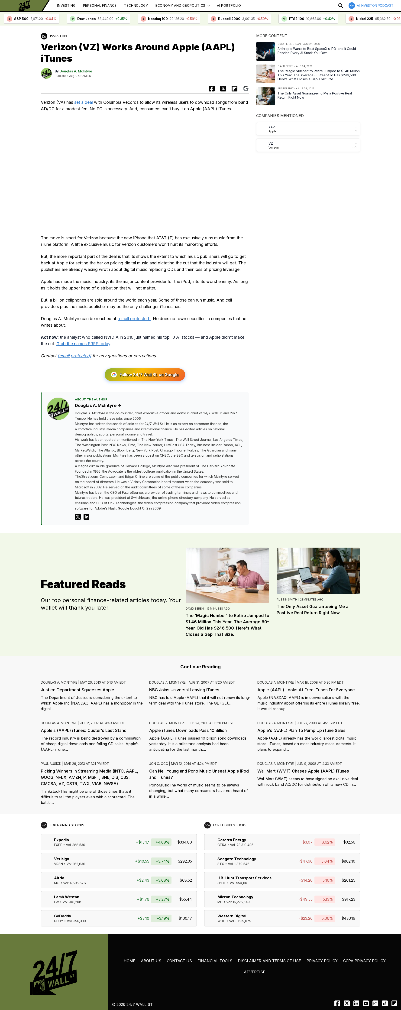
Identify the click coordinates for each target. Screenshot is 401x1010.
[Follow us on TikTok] (385, 1003)
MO (56, 883)
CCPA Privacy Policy (364, 960)
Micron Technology (235, 897)
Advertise (254, 972)
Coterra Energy (231, 840)
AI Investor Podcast (375, 5)
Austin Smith (287, 599)
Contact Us (179, 960)
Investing (66, 5)
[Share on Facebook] (212, 88)
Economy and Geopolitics (180, 5)
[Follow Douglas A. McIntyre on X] (78, 517)
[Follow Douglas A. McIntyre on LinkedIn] (86, 517)
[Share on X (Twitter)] (223, 88)
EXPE (58, 845)
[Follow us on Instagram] (375, 1003)
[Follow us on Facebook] (337, 1003)
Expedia (61, 840)
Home (129, 960)
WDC (221, 921)
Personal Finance (100, 5)
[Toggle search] (340, 5)
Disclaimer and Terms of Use (269, 960)
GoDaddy (62, 916)
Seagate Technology (236, 859)
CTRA (221, 845)
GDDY (58, 921)
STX (220, 864)
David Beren (195, 608)
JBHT (221, 883)
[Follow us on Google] (246, 88)
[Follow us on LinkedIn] (356, 1003)
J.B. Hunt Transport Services (244, 878)
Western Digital (231, 916)
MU (220, 902)
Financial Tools (214, 960)
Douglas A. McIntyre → (98, 405)
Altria (59, 878)
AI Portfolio (229, 5)
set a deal (83, 102)
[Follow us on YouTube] (366, 1003)
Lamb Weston (66, 897)
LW (56, 902)
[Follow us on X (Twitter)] (347, 1003)
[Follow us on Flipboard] (234, 88)
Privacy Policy (322, 960)
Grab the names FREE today (83, 343)
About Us (151, 960)
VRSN (58, 864)
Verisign (61, 859)
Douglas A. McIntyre (76, 71)
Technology (136, 5)
